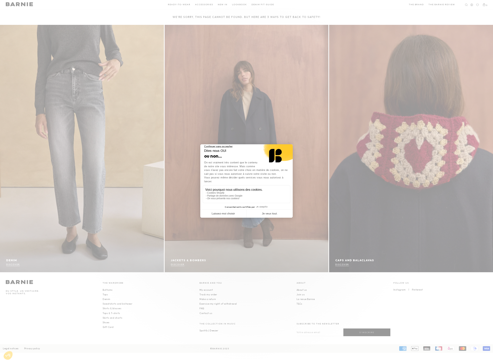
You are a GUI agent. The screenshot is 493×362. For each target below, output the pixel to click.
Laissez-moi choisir (223, 213)
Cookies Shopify (215, 192)
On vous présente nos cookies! (223, 198)
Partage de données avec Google (224, 195)
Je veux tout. (270, 213)
